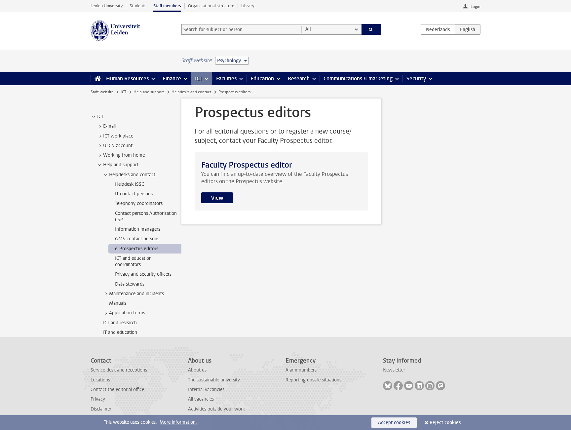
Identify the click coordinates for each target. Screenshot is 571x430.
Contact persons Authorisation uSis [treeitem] (146, 216)
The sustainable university (214, 380)
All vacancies (201, 399)
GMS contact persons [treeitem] (137, 239)
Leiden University (107, 6)
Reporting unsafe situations (313, 380)
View (217, 197)
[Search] (372, 29)
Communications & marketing (358, 78)
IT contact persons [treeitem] (134, 194)
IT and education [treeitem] (120, 332)
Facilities (226, 78)
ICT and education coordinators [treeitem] (133, 261)
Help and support (148, 92)
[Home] (96, 78)
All (308, 29)
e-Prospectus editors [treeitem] (136, 249)
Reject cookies (445, 422)
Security (416, 78)
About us (197, 370)
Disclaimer (101, 409)
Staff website (102, 92)
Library (247, 6)
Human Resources (127, 78)
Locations (100, 380)
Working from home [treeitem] (124, 155)
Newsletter (394, 370)
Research (299, 78)
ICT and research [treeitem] (120, 323)
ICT (198, 78)
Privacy (98, 399)
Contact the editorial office (117, 389)
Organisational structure (211, 6)
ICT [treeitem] (100, 116)
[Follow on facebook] (398, 385)
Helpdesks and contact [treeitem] (132, 175)
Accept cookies (394, 422)
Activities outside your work (216, 409)
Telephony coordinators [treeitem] (139, 203)
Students (138, 6)
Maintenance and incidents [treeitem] (136, 294)
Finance (172, 78)
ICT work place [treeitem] (118, 136)
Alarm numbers (301, 370)
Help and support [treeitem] (120, 165)
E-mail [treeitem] (109, 126)
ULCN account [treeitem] (118, 145)
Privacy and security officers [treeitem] (143, 274)
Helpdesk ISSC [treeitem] (129, 184)
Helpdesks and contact (191, 92)
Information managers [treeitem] (137, 229)
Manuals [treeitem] (117, 303)
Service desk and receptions (119, 370)
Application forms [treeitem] (127, 313)
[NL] (438, 29)
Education (262, 78)
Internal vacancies (206, 389)
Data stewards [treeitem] (129, 284)
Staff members (167, 6)
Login (475, 6)
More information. (178, 422)
